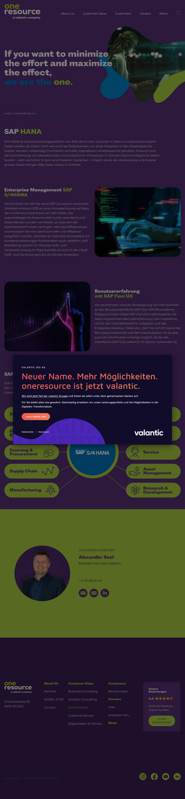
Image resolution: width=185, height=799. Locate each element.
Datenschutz (27, 432)
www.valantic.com (36, 416)
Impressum (43, 432)
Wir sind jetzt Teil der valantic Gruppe (45, 395)
